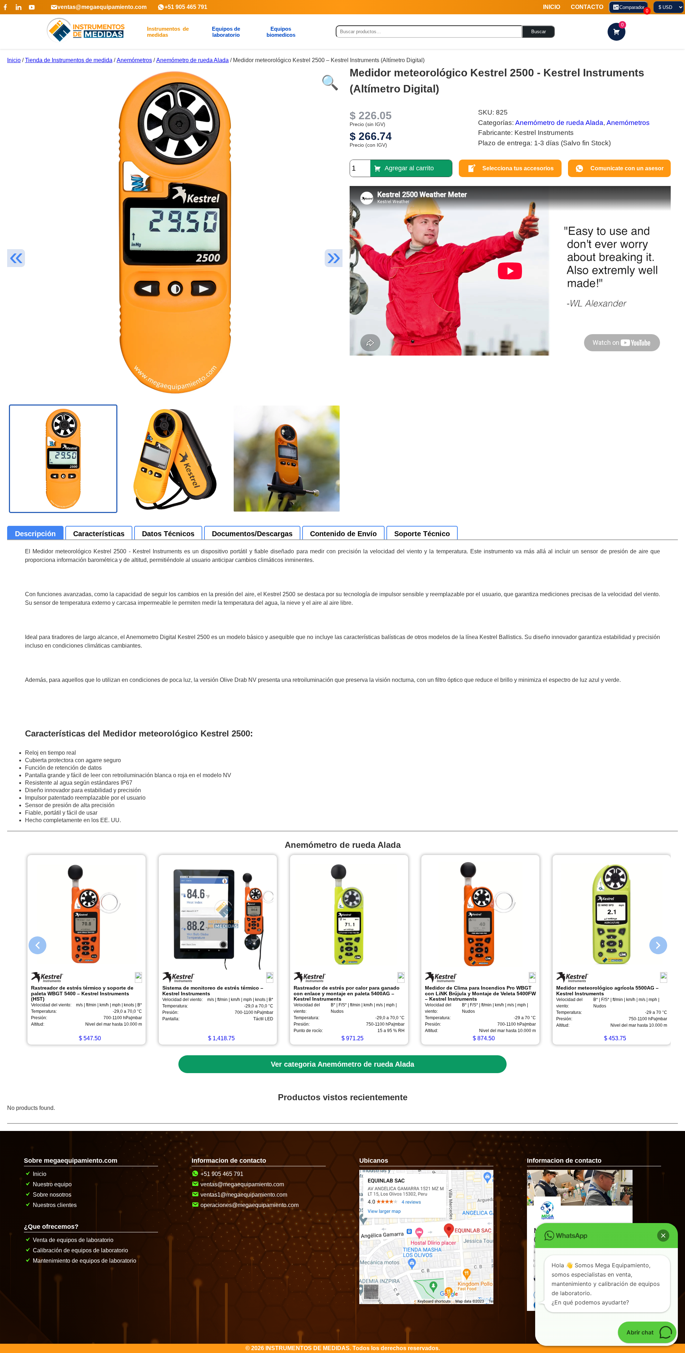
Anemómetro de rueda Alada (192, 60)
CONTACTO (587, 7)
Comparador (633, 9)
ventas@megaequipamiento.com (102, 7)
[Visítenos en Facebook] (5, 7)
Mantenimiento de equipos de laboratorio (84, 1261)
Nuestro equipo (52, 1184)
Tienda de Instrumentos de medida (68, 60)
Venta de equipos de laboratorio (73, 1240)
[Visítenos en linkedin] (18, 7)
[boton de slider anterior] (32, 943)
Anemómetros (134, 60)
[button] (328, 79)
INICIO (551, 7)
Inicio (14, 60)
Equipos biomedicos (281, 32)
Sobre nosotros (52, 1195)
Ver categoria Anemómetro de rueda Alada (342, 1064)
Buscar (538, 31)
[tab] (35, 534)
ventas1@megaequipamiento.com (244, 1195)
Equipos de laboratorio (226, 32)
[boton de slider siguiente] (653, 943)
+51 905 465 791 (185, 7)
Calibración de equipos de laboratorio (80, 1250)
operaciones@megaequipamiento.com (250, 1205)
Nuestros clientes (55, 1205)
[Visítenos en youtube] (31, 7)
